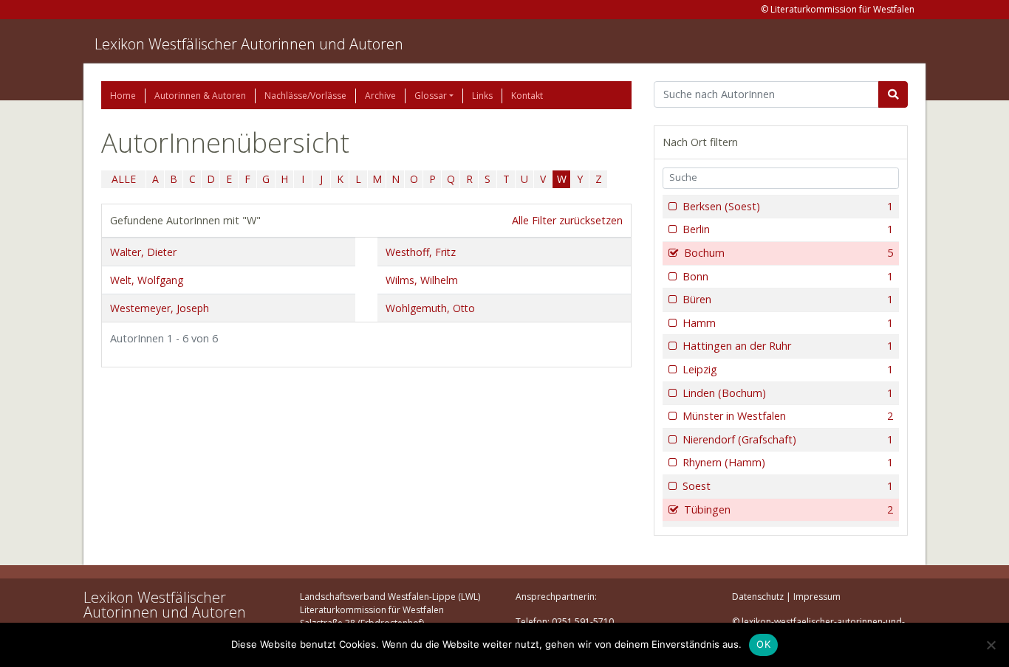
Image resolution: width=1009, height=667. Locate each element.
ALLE (124, 179)
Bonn (788, 276)
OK (763, 644)
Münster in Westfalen (788, 416)
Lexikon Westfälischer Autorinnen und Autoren (249, 44)
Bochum (788, 253)
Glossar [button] (430, 95)
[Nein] (990, 644)
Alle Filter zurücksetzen (567, 220)
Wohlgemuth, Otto (430, 308)
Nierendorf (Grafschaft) (788, 439)
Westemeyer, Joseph (159, 308)
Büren (788, 299)
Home (123, 95)
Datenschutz (758, 596)
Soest (788, 486)
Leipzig (788, 369)
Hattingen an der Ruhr (788, 346)
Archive (380, 95)
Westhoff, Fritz (421, 252)
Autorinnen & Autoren (200, 95)
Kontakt (527, 95)
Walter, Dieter (143, 252)
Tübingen (788, 509)
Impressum (817, 596)
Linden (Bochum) (788, 393)
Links (482, 95)
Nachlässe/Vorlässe (305, 95)
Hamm (788, 323)
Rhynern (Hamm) (788, 462)
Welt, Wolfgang (146, 280)
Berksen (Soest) (788, 206)
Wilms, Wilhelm (422, 280)
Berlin (788, 229)
